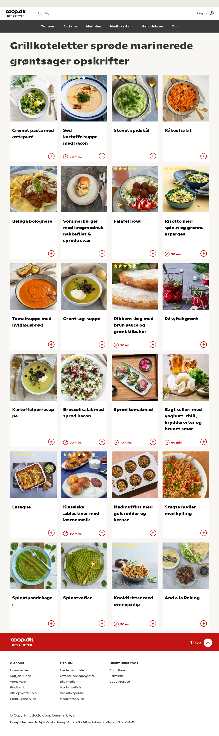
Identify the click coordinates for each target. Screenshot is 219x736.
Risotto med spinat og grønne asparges (184, 228)
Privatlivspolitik (72, 693)
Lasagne (21, 507)
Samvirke (117, 676)
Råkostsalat (178, 130)
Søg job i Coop (20, 676)
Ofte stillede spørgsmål (77, 676)
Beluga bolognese (32, 221)
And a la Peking (182, 597)
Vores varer (18, 682)
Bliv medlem (69, 682)
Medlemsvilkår (70, 687)
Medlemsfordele (72, 670)
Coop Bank (118, 670)
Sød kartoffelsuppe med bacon (80, 137)
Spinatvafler (77, 597)
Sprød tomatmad (133, 409)
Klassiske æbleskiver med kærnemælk (81, 513)
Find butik (17, 687)
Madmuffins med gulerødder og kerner (133, 513)
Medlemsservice (72, 699)
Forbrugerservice (23, 699)
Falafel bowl (128, 221)
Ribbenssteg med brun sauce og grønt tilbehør (134, 325)
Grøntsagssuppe (81, 318)
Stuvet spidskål (131, 130)
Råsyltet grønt (181, 318)
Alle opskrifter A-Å (23, 693)
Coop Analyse (120, 682)
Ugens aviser (19, 670)
